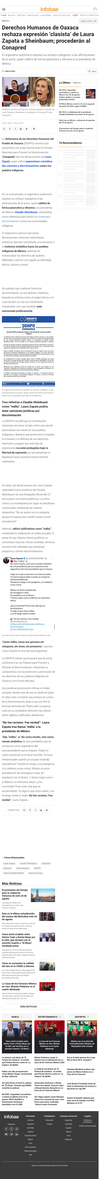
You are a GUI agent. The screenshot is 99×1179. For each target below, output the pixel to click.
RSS (30, 1155)
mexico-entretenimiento (14, 873)
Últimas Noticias (30, 1151)
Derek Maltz (11, 15)
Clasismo (7, 868)
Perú (30, 1143)
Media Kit (68, 1139)
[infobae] (49, 9)
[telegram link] (11, 1134)
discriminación (23, 868)
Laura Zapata (9, 863)
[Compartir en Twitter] (15, 129)
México (5, 21)
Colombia (30, 1128)
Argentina (30, 1124)
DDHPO (37, 868)
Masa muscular (23, 15)
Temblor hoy (80, 15)
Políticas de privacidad (87, 1126)
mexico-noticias (35, 873)
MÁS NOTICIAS (28, 1006)
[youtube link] (6, 1134)
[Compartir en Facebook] (9, 129)
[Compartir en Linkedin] (21, 129)
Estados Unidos (30, 1136)
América (30, 1120)
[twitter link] (11, 1129)
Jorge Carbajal (35, 15)
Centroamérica (30, 1147)
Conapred (46, 863)
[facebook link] (6, 1129)
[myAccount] (95, 9)
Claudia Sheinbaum (28, 863)
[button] (3, 9)
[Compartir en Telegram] (26, 129)
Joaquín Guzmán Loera (51, 15)
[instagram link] (17, 1129)
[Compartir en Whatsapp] (4, 129)
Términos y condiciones (87, 1121)
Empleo (49, 1124)
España (30, 1132)
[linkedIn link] (17, 1134)
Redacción (49, 1120)
